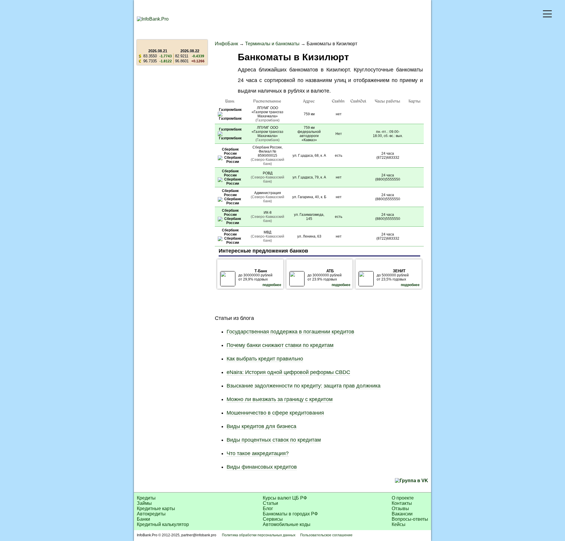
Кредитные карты (156, 508)
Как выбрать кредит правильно (265, 359)
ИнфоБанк (226, 43)
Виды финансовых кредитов (262, 467)
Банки (143, 519)
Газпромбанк (230, 110)
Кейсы (399, 524)
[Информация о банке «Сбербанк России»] (230, 162)
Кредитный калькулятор (163, 524)
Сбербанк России (230, 151)
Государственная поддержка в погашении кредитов (290, 332)
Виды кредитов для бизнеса (261, 426)
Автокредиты (151, 513)
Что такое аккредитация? (258, 453)
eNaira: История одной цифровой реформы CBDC (288, 372)
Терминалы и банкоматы (272, 43)
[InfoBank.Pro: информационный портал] (153, 18)
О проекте (403, 497)
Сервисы (273, 519)
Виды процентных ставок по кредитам (274, 440)
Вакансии (402, 513)
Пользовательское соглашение (326, 535)
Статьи (270, 503)
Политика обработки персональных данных (258, 535)
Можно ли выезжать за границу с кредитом (280, 399)
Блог (268, 508)
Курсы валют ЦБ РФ (285, 497)
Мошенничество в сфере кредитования (275, 413)
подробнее (271, 285)
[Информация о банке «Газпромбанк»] (230, 118)
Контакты (402, 503)
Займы (144, 503)
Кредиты (146, 497)
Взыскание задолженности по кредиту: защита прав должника (303, 386)
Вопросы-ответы (410, 519)
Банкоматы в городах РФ (290, 513)
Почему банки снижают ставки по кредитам (280, 345)
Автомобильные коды (286, 524)
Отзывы (400, 508)
